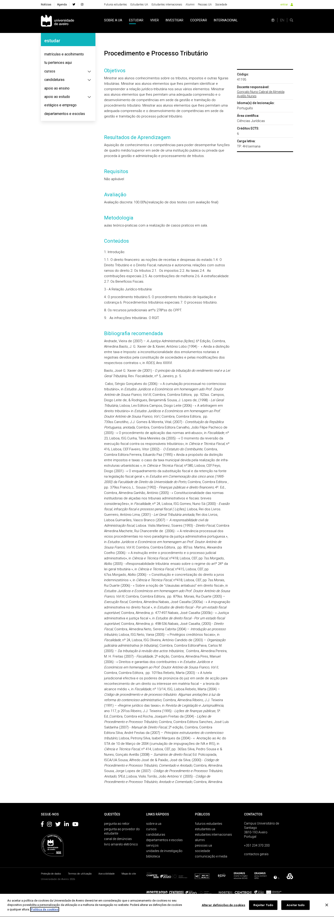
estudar (136, 20)
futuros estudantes (208, 823)
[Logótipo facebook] (42, 825)
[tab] (68, 54)
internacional (226, 20)
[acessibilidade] (272, 20)
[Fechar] (327, 905)
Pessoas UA (205, 4)
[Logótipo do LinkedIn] (66, 825)
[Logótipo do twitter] (58, 825)
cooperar (198, 20)
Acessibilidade (106, 873)
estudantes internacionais (213, 834)
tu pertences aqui (58, 62)
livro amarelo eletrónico (121, 844)
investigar (174, 20)
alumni (200, 840)
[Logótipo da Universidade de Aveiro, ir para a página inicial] (57, 21)
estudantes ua (205, 829)
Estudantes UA (139, 4)
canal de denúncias (118, 839)
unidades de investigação (164, 851)
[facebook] (73, 4)
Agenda (62, 4)
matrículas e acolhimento (64, 54)
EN (282, 20)
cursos (49, 71)
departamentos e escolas (64, 114)
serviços (152, 845)
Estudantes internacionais (167, 4)
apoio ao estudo (57, 97)
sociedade (202, 851)
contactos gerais (256, 854)
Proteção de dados (51, 873)
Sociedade (221, 4)
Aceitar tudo (296, 905)
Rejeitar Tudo (263, 905)
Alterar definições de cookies (223, 905)
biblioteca (153, 856)
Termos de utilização (80, 873)
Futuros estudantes (115, 4)
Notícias (46, 4)
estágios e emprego (60, 105)
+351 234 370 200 (257, 845)
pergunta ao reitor (117, 823)
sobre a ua (113, 20)
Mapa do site (129, 873)
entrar (284, 4)
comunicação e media (211, 856)
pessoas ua (203, 845)
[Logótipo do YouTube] (75, 825)
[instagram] (82, 4)
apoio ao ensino (57, 88)
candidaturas (54, 79)
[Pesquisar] (291, 20)
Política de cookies (44, 909)
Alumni (190, 4)
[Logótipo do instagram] (49, 825)
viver (154, 20)
